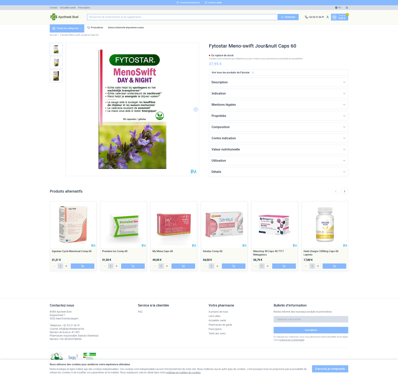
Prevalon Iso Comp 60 (114, 251)
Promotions (97, 27)
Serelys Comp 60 (212, 251)
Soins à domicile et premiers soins (126, 27)
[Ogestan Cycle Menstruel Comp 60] (73, 224)
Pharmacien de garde (220, 324)
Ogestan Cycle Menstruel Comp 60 (71, 251)
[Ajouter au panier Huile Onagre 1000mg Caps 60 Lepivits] (334, 266)
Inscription (311, 330)
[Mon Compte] (327, 17)
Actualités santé (68, 7)
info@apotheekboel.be (71, 328)
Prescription (84, 7)
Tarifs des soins (217, 333)
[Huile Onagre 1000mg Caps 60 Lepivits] (325, 224)
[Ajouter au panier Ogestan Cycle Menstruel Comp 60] (82, 266)
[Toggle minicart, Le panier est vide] (334, 17)
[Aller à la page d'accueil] (65, 17)
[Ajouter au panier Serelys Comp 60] (233, 266)
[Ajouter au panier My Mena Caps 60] (183, 266)
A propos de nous (218, 311)
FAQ (140, 311)
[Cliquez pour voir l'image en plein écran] (132, 109)
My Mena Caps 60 (163, 251)
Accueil (53, 35)
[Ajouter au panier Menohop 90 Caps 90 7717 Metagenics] (284, 266)
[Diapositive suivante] (344, 191)
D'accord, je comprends (330, 368)
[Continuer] (195, 109)
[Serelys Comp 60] (224, 224)
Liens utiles (214, 316)
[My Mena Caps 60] (174, 224)
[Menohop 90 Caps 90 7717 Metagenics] (274, 224)
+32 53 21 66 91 (71, 325)
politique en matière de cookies (183, 372)
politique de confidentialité (291, 340)
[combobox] (182, 17)
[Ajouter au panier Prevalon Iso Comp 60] (133, 266)
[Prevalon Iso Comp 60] (123, 224)
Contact (54, 7)
